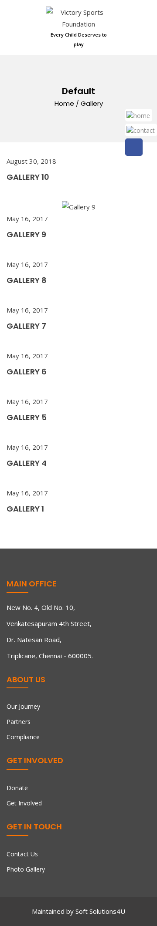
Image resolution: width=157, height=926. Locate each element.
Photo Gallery (26, 869)
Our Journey (23, 706)
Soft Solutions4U (100, 911)
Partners (19, 721)
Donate (17, 788)
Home (64, 103)
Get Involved (24, 803)
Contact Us (22, 854)
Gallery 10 (28, 177)
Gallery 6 (27, 371)
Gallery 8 (27, 280)
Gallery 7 (26, 325)
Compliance (23, 737)
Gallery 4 (27, 463)
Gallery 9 (26, 234)
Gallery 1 (25, 508)
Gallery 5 (27, 417)
